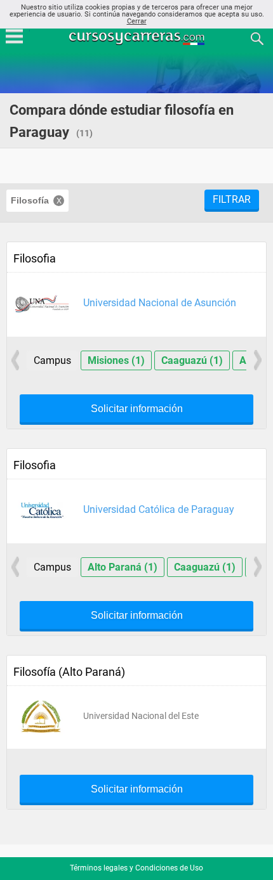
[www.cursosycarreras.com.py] (137, 37)
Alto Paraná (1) (122, 567)
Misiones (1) (116, 360)
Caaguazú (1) (192, 360)
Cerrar (137, 21)
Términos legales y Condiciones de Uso (136, 868)
